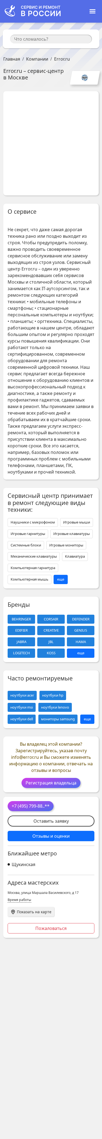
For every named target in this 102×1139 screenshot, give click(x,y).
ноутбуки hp (52, 695)
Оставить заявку (51, 821)
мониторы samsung (58, 718)
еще (60, 579)
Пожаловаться (51, 928)
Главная (11, 59)
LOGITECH (21, 652)
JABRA (21, 641)
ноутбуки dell (21, 718)
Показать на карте (34, 911)
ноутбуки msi (21, 707)
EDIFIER (21, 630)
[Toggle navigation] (92, 11)
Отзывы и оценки (51, 836)
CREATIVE (51, 630)
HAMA (81, 641)
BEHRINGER (21, 619)
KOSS (51, 652)
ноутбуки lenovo (55, 707)
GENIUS (80, 630)
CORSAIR (51, 619)
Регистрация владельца (51, 783)
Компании (37, 59)
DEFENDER (80, 619)
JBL (51, 641)
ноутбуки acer (22, 695)
